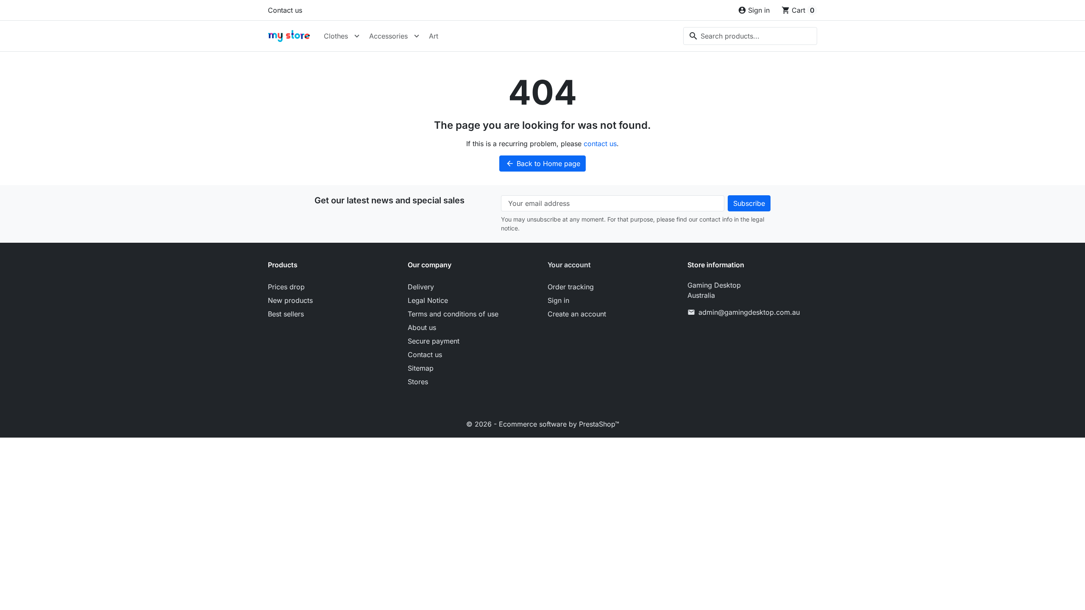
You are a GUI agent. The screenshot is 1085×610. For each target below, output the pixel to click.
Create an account (577, 314)
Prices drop (286, 287)
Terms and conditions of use (453, 314)
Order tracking (571, 287)
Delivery (421, 287)
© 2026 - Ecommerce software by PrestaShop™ (542, 424)
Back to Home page (543, 163)
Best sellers (286, 314)
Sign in (558, 300)
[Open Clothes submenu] (356, 36)
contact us (600, 143)
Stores (418, 381)
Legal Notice (428, 300)
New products (290, 300)
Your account (569, 265)
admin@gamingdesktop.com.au (749, 312)
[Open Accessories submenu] (416, 36)
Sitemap (421, 368)
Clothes (336, 36)
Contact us (285, 10)
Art (433, 36)
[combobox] (750, 36)
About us (422, 327)
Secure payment (433, 341)
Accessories (388, 36)
